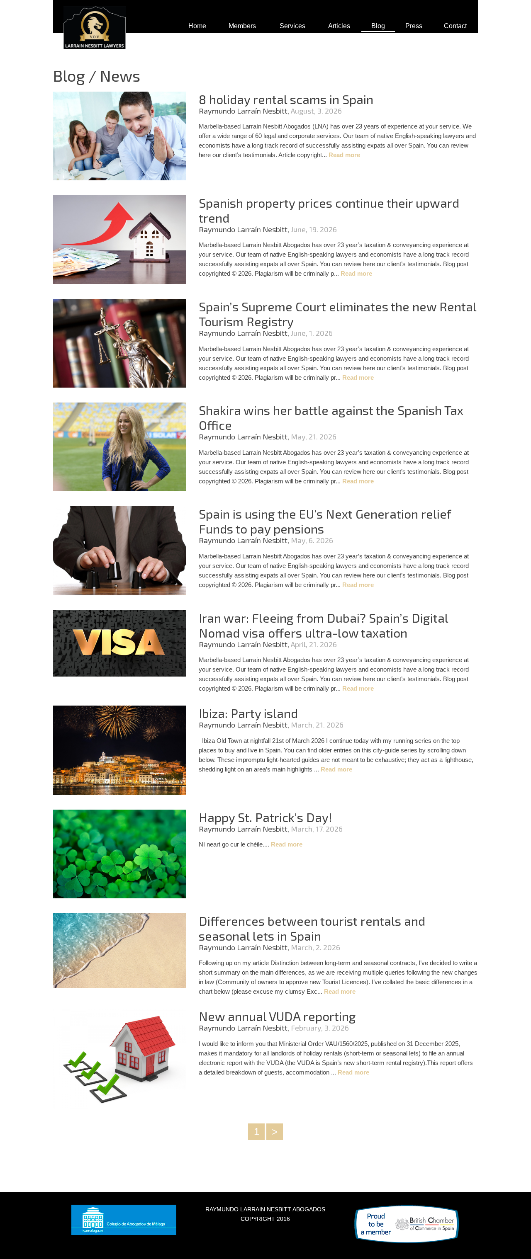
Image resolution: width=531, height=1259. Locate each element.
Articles (339, 25)
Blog (378, 25)
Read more (344, 154)
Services (292, 25)
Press (413, 25)
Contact (455, 25)
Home (197, 25)
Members (242, 25)
